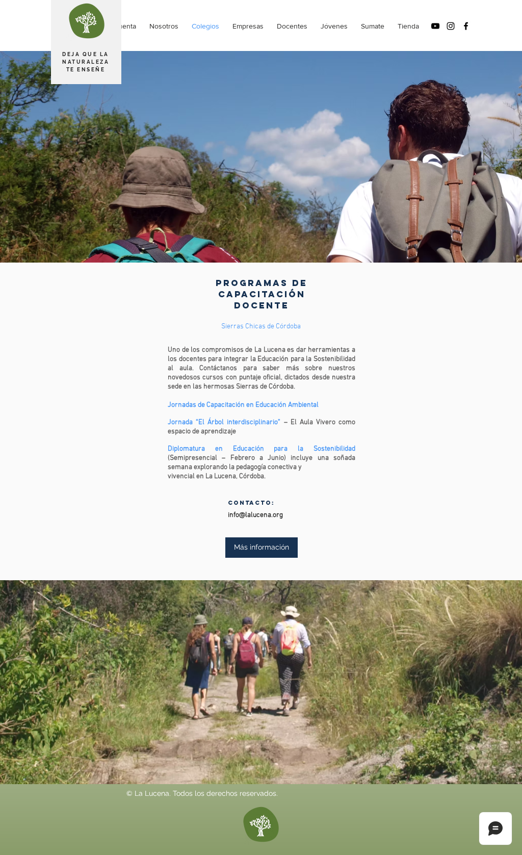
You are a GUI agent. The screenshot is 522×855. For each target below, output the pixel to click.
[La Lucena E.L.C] (466, 26)
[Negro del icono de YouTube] (435, 26)
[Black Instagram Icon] (451, 26)
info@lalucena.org (255, 515)
